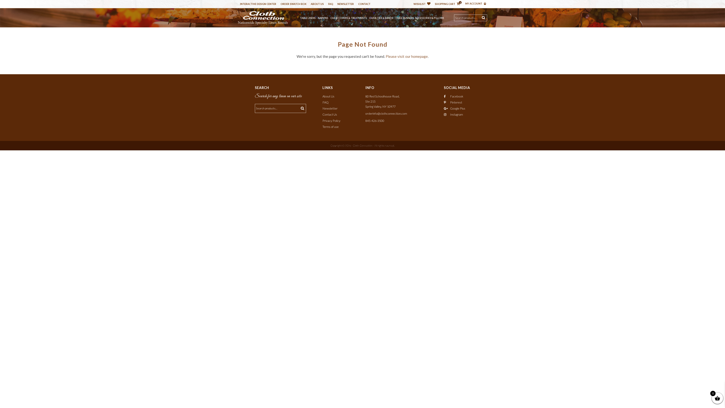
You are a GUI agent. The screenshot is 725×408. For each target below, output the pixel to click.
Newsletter (345, 4)
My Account (474, 3)
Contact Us (329, 114)
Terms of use (330, 126)
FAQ (325, 102)
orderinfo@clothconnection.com (386, 113)
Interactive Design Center (258, 4)
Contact (364, 4)
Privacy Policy (331, 120)
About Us (317, 4)
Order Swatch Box (293, 4)
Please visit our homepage (407, 56)
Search (484, 18)
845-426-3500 (374, 120)
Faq (330, 4)
